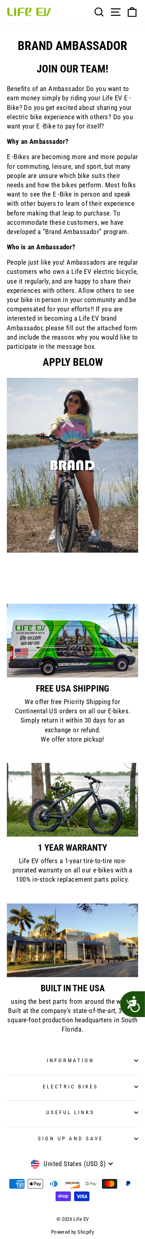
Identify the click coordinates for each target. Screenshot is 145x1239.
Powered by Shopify (72, 1232)
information (71, 1060)
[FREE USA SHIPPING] (72, 641)
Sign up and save (71, 1138)
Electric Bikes (70, 1087)
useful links (70, 1112)
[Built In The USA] (72, 940)
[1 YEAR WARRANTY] (72, 800)
